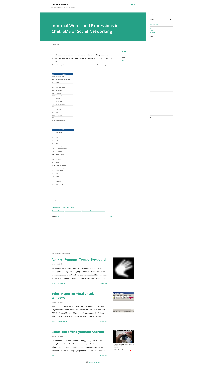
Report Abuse (154, 24)
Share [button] (124, 51)
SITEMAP (153, 32)
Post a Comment (62, 321)
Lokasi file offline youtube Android (78, 332)
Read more (103, 283)
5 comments (61, 283)
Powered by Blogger (94, 362)
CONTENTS (153, 30)
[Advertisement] (80, 232)
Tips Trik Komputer (61, 4)
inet (123, 60)
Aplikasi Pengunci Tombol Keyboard (79, 259)
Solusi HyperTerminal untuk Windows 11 (73, 296)
